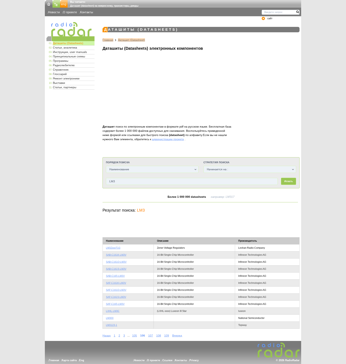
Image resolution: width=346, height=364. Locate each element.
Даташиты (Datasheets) (68, 43)
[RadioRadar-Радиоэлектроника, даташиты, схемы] (48, 3)
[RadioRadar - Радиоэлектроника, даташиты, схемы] (70, 29)
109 (166, 335)
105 (134, 335)
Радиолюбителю (64, 65)
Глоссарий (60, 74)
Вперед (177, 335)
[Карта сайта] (56, 3)
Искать (288, 181)
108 (158, 335)
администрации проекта (168, 139)
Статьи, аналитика (65, 47)
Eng (81, 360)
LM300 (110, 318)
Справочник (60, 69)
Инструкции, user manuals (70, 52)
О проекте (70, 12)
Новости (54, 12)
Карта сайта (69, 360)
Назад (107, 335)
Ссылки (167, 360)
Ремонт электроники (66, 78)
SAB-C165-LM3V (115, 276)
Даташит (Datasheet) (131, 40)
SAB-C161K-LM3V (116, 254)
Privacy (194, 360)
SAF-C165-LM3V (115, 304)
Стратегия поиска (216, 162)
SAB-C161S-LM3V (116, 269)
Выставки (59, 82)
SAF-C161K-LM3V (116, 283)
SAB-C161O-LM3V (116, 262)
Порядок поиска (118, 162)
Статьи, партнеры (64, 87)
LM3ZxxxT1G (113, 247)
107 (150, 335)
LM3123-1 (111, 325)
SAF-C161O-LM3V (116, 290)
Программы (60, 60)
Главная (108, 40)
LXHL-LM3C (113, 311)
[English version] (64, 3)
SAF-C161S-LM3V (116, 297)
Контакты (86, 12)
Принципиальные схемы (69, 56)
